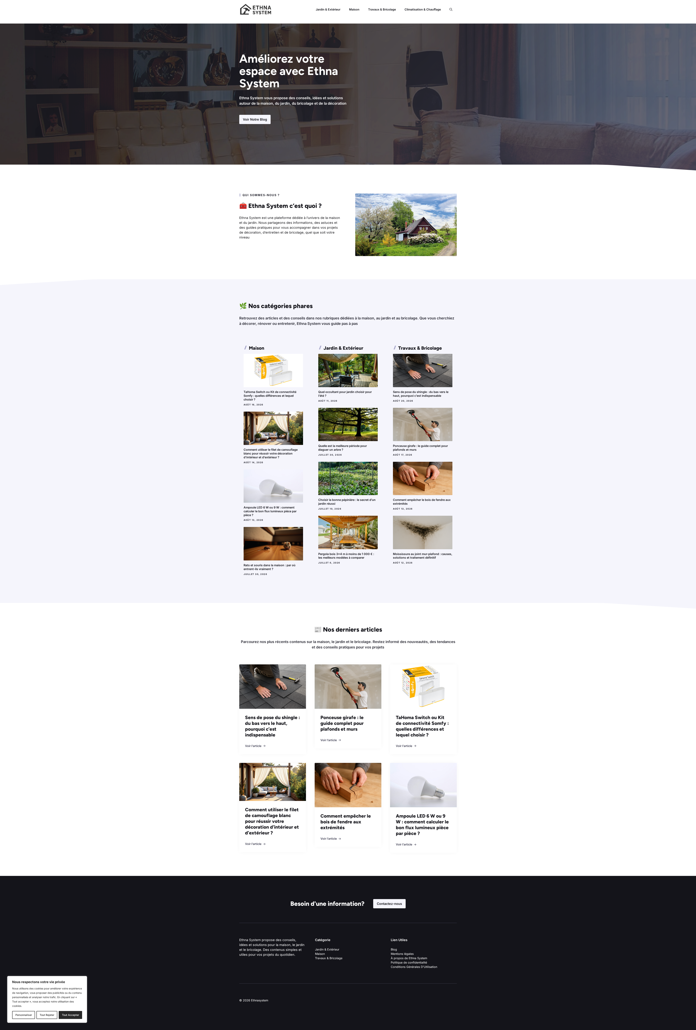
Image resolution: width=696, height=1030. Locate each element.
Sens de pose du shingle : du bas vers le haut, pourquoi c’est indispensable (420, 393)
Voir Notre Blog (255, 119)
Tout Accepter (70, 1014)
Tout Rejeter (47, 1014)
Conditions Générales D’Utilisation (414, 967)
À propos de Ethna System (409, 958)
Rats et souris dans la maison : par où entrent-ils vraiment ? (269, 567)
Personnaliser (23, 1014)
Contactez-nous (389, 904)
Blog (394, 949)
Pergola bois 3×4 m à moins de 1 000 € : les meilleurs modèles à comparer (346, 556)
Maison (354, 9)
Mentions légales (402, 954)
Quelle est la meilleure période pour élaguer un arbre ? (342, 447)
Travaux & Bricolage (382, 9)
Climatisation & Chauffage (423, 9)
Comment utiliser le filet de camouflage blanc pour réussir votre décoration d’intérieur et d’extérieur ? (271, 453)
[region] (47, 999)
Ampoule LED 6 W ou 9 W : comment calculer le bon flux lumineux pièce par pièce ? (270, 511)
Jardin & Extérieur (328, 9)
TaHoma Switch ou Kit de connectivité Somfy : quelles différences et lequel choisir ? (270, 395)
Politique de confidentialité (409, 962)
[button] (451, 9)
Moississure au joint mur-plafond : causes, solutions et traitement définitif (422, 556)
